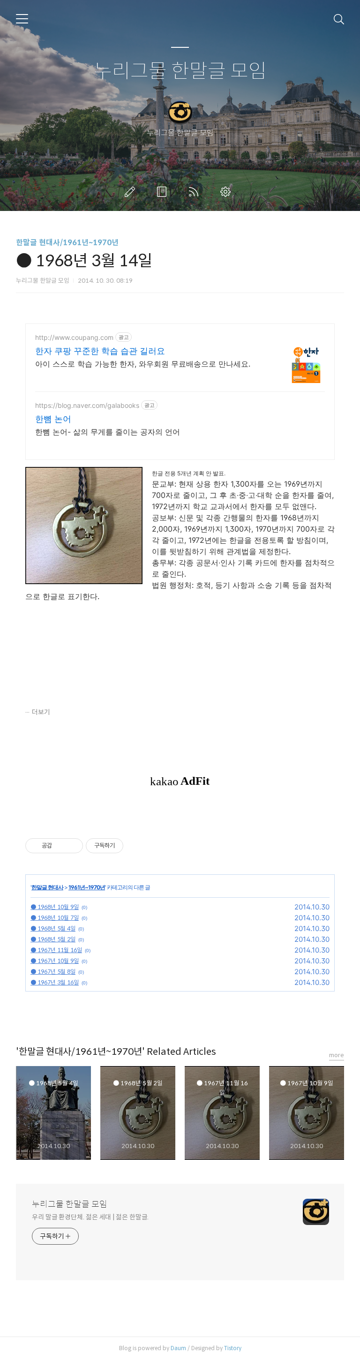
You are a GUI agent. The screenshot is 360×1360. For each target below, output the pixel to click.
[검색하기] (339, 19)
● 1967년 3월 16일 (54, 982)
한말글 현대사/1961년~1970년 (67, 243)
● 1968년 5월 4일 (52, 928)
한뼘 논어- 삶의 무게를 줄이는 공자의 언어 (107, 431)
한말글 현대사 (47, 887)
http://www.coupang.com (74, 337)
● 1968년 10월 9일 (54, 906)
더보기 (41, 712)
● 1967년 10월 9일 (54, 960)
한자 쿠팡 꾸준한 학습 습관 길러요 (100, 351)
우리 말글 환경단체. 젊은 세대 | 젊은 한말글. (90, 1217)
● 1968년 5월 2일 (52, 939)
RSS (195, 191)
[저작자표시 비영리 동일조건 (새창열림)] (136, 845)
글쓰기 (131, 191)
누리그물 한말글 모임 (180, 71)
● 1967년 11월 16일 (56, 950)
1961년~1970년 (86, 887)
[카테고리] (22, 19)
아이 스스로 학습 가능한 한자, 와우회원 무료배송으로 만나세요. (142, 363)
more (336, 1055)
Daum (178, 1348)
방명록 (163, 191)
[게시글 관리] (72, 846)
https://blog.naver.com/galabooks (87, 405)
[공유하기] (61, 846)
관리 (227, 191)
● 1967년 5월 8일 (52, 971)
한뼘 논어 (53, 419)
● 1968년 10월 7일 (54, 917)
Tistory (232, 1348)
